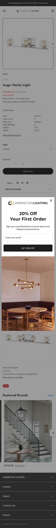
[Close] (51, 200)
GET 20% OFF (28, 248)
